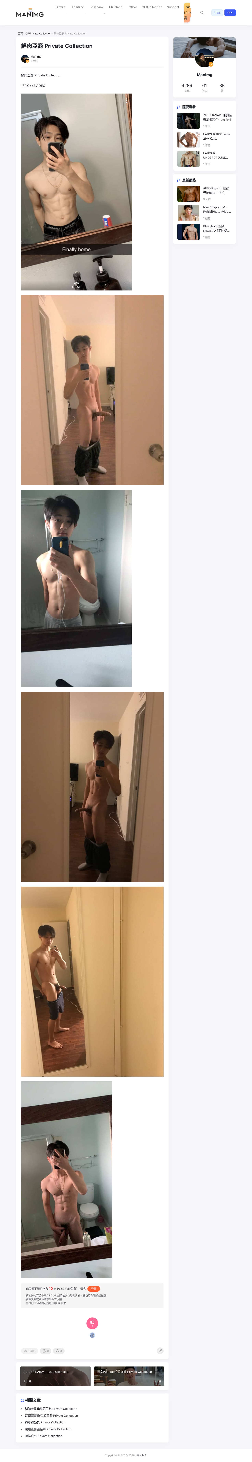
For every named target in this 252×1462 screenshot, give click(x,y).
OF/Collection (152, 7)
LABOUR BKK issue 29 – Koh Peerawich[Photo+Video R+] (217, 136)
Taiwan (60, 7)
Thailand (78, 7)
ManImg (204, 74)
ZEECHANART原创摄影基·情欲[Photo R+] (217, 117)
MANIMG (140, 1455)
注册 (217, 12)
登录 (93, 1288)
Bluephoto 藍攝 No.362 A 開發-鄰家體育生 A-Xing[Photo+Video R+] (216, 228)
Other (133, 7)
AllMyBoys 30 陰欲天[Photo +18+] (216, 190)
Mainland (115, 7)
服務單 (56, 1303)
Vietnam (97, 7)
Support (173, 7)
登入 (230, 12)
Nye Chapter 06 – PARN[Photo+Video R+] (216, 209)
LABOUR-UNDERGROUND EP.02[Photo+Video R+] (216, 155)
